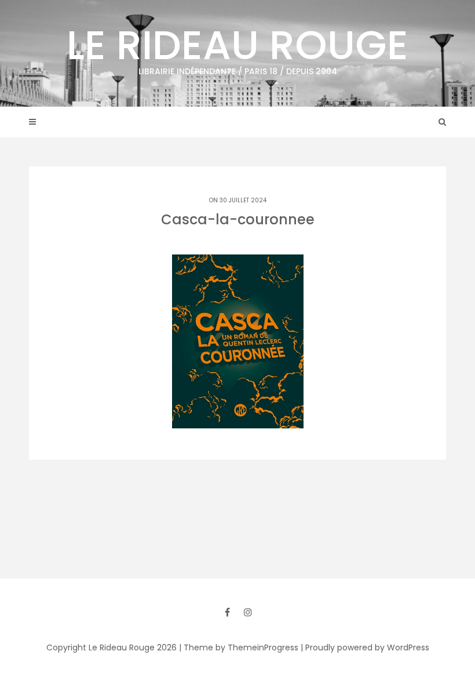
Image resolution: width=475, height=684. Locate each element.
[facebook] (227, 612)
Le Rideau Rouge (237, 46)
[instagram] (248, 612)
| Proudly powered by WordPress (365, 647)
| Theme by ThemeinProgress (238, 647)
